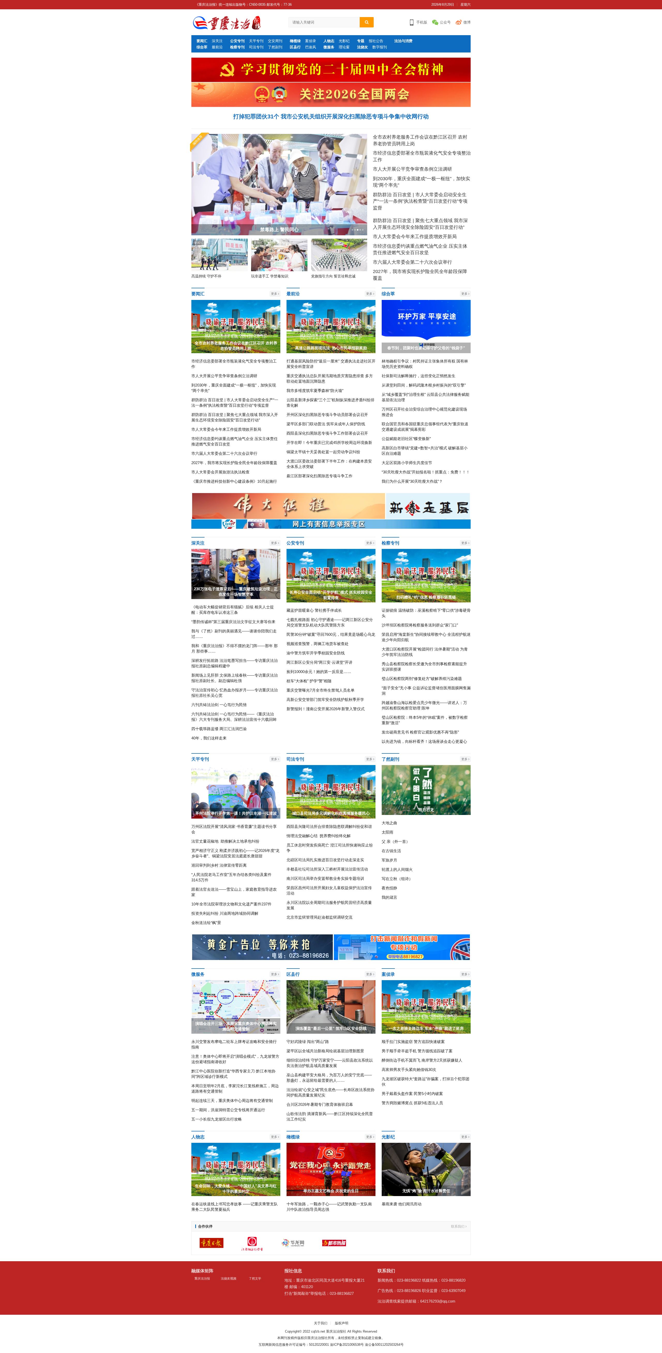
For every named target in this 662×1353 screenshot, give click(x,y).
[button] (352, 229)
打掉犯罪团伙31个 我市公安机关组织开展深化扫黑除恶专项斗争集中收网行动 (331, 116)
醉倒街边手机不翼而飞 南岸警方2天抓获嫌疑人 (422, 1060)
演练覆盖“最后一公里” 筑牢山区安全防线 (331, 1028)
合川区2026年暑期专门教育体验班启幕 (320, 1104)
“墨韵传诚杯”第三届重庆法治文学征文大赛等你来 (233, 621)
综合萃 (202, 47)
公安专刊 (237, 41)
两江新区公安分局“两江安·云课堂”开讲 (319, 662)
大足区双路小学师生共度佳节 (407, 462)
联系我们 (458, 1226)
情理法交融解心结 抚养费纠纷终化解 (319, 836)
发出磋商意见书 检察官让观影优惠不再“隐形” (420, 732)
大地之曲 (389, 823)
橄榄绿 (295, 41)
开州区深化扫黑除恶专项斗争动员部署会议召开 (327, 414)
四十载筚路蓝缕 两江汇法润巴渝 (219, 729)
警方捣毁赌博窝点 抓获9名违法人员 (412, 1103)
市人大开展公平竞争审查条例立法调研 (412, 169)
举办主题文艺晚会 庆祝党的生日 (331, 1191)
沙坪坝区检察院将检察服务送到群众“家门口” (420, 625)
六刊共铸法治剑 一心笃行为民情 (219, 704)
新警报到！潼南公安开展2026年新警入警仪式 (326, 709)
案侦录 (310, 41)
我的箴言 (389, 897)
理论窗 (344, 47)
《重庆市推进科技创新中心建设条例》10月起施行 (234, 481)
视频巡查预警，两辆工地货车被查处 (318, 643)
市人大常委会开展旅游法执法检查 (220, 472)
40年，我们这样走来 (209, 738)
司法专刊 (256, 47)
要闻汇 (202, 41)
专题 (360, 41)
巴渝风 (310, 47)
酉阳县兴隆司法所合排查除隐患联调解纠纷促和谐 (329, 826)
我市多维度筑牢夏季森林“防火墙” (315, 390)
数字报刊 (379, 47)
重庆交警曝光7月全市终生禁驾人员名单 (321, 690)
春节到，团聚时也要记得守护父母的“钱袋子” (426, 348)
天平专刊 (256, 41)
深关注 (217, 41)
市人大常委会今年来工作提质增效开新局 (415, 236)
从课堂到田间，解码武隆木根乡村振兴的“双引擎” (424, 385)
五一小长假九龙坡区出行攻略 (216, 1119)
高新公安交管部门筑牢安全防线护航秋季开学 (325, 699)
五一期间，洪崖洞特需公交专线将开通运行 (228, 1110)
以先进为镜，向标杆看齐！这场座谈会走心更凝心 (424, 741)
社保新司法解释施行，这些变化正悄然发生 (418, 376)
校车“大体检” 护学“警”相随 (309, 681)
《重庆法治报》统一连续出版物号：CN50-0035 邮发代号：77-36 (243, 4)
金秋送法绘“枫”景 (206, 922)
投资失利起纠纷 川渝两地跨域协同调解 (224, 913)
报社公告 (376, 41)
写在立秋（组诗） (397, 878)
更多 (274, 294)
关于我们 (320, 1323)
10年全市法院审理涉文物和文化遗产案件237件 (231, 904)
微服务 (329, 47)
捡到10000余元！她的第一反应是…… (319, 671)
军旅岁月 (389, 860)
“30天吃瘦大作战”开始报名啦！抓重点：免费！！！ (426, 472)
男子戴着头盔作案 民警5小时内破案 (412, 1093)
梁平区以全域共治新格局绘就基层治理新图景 (325, 1051)
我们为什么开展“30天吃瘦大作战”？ (412, 481)
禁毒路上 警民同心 (279, 229)
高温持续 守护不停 (206, 276)
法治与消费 (403, 41)
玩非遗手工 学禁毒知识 (269, 276)
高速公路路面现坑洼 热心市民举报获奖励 (331, 348)
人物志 (329, 41)
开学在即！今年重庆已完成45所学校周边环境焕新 (329, 442)
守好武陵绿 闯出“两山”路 (308, 1041)
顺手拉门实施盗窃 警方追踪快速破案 (413, 1041)
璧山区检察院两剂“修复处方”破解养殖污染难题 (422, 678)
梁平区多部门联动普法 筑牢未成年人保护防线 (326, 424)
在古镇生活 (391, 851)
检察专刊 (237, 47)
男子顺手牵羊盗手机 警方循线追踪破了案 (417, 1051)
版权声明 (341, 1323)
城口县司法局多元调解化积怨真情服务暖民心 (331, 813)
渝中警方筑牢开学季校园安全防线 (316, 653)
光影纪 (344, 41)
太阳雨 (387, 832)
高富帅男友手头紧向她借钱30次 (409, 1069)
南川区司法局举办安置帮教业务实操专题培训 (325, 878)
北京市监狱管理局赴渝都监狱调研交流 (319, 917)
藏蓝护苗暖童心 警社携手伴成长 (314, 610)
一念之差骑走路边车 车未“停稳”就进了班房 (426, 1028)
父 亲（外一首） (396, 841)
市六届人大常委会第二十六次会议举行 (412, 262)
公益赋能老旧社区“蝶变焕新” (406, 438)
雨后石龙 (426, 809)
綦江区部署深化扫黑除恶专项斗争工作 (319, 476)
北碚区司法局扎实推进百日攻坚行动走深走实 (325, 860)
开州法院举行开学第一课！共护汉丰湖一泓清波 (236, 813)
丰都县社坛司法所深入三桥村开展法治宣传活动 (327, 869)
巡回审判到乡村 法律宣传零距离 (219, 865)
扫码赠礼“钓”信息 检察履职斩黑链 (426, 597)
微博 (467, 22)
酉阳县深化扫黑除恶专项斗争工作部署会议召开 (327, 433)
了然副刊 (275, 47)
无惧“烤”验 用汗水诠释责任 (426, 1191)
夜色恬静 (389, 888)
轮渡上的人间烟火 (397, 869)
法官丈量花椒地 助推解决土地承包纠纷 (225, 841)
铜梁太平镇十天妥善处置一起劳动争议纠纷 (323, 452)
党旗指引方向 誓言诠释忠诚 (333, 276)
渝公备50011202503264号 (384, 1345)
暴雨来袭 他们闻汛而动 (402, 1204)
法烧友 (362, 47)
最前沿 (217, 47)
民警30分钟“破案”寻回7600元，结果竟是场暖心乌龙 (331, 634)
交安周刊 (275, 41)
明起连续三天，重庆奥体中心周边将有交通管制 (232, 1100)
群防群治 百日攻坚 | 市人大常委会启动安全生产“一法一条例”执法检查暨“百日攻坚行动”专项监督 (420, 201)
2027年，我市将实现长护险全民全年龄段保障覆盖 (234, 462)
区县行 (295, 47)
